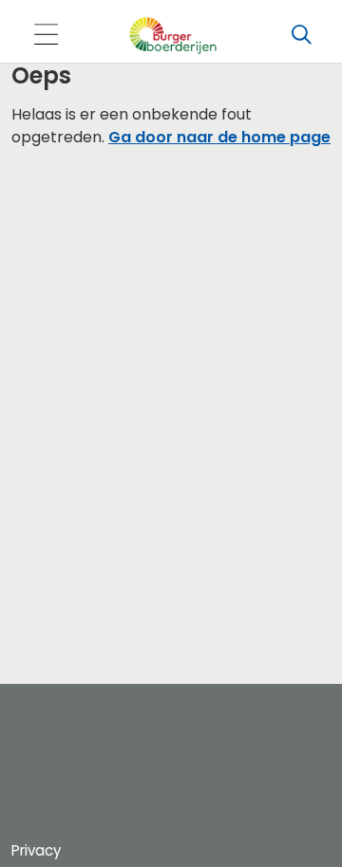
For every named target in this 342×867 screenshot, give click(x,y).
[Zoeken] (301, 35)
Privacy (36, 850)
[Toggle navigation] (45, 35)
